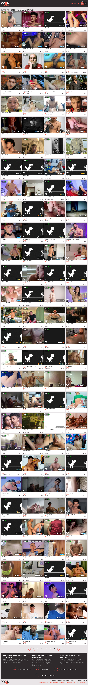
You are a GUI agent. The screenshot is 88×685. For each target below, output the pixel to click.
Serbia (69, 284)
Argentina (48, 368)
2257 (78, 682)
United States (49, 199)
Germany (70, 347)
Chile (4, 559)
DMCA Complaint (43, 682)
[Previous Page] (28, 649)
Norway (70, 643)
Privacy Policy (54, 682)
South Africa (49, 114)
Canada (26, 220)
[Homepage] (5, 4)
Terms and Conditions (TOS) (67, 682)
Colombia (70, 30)
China (47, 136)
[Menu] (75, 4)
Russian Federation (73, 72)
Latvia (4, 347)
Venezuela (27, 93)
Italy (4, 51)
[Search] (78, 4)
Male (3, 28)
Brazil (26, 199)
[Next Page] (59, 649)
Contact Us (83, 682)
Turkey (5, 622)
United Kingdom (7, 263)
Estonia (5, 516)
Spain (47, 347)
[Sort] (72, 4)
